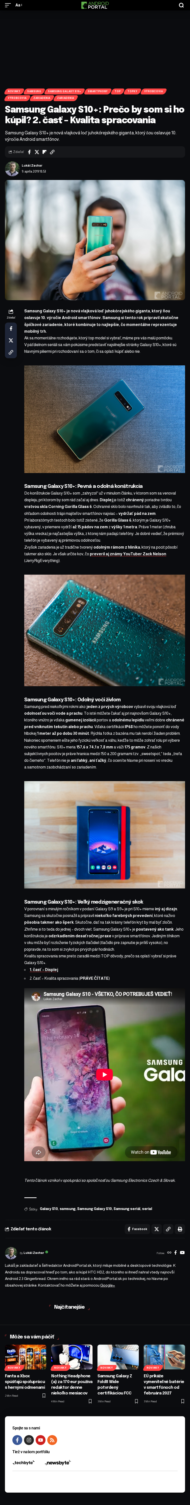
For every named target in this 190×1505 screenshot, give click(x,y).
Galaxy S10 (49, 1209)
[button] (9, 5)
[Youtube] (41, 1440)
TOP (118, 91)
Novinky (14, 91)
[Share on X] (36, 152)
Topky (132, 91)
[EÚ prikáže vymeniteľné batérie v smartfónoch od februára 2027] (164, 1357)
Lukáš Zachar (32, 165)
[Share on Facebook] (29, 152)
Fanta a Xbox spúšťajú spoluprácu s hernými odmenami (25, 1382)
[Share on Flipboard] (44, 152)
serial (147, 1209)
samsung (67, 1209)
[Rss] (52, 1440)
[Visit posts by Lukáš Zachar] (12, 168)
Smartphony (98, 91)
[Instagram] (29, 1440)
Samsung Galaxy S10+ (64, 91)
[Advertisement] (95, 47)
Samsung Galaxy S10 (94, 1209)
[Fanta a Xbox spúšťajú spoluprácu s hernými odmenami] (25, 1357)
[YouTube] (182, 1253)
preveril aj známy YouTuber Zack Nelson (128, 554)
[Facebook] (175, 1253)
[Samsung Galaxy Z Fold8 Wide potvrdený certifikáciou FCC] (118, 1357)
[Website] (169, 1253)
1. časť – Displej (44, 970)
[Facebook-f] (17, 1440)
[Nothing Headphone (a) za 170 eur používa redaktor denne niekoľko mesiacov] (72, 1357)
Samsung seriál (127, 1209)
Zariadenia (41, 98)
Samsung (34, 91)
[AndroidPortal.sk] (95, 5)
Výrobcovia (153, 91)
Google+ (107, 1285)
